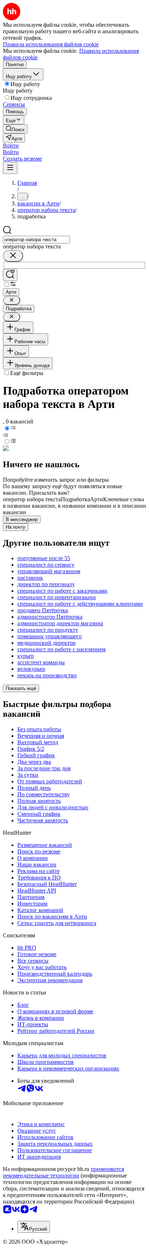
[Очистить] (13, 256)
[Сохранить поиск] (10, 275)
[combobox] (36, 239)
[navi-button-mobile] (10, 168)
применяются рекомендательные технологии (63, 1172)
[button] (11, 145)
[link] (15, 128)
